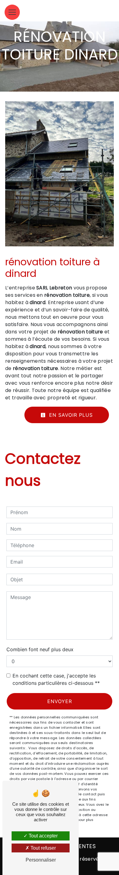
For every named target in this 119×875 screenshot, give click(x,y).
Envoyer (59, 701)
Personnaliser (41, 859)
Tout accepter (42, 835)
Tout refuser (42, 848)
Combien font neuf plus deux (40, 649)
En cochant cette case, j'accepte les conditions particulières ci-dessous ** (56, 679)
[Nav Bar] (12, 12)
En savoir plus (70, 415)
